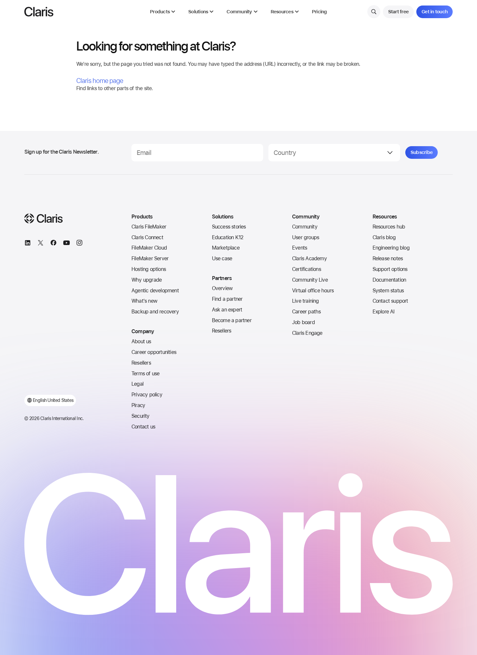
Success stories (229, 227)
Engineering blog (391, 248)
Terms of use (145, 373)
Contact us (143, 427)
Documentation (389, 280)
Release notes (388, 258)
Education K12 (228, 237)
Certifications (306, 269)
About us (141, 341)
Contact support (390, 301)
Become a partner (231, 320)
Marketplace (225, 248)
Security (140, 416)
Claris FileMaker (148, 227)
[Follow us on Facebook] (53, 244)
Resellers (141, 363)
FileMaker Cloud (149, 248)
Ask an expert (227, 310)
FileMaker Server (149, 258)
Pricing (319, 11)
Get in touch (434, 12)
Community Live (310, 280)
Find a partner (227, 299)
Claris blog (384, 237)
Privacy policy (146, 395)
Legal (137, 384)
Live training (305, 301)
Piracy (138, 405)
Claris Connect (147, 237)
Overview (222, 288)
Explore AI (384, 312)
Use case (222, 258)
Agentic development (155, 290)
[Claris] (39, 12)
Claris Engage (307, 333)
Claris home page (99, 81)
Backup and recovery (155, 312)
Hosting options (148, 269)
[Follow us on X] (40, 244)
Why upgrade (146, 280)
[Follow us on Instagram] (79, 244)
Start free (398, 12)
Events (299, 248)
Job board (303, 322)
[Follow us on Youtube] (66, 244)
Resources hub (389, 227)
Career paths (306, 312)
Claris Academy (309, 258)
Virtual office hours (313, 290)
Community (304, 227)
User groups (305, 237)
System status (388, 290)
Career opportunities (153, 352)
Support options (390, 269)
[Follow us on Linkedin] (27, 244)
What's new (144, 301)
